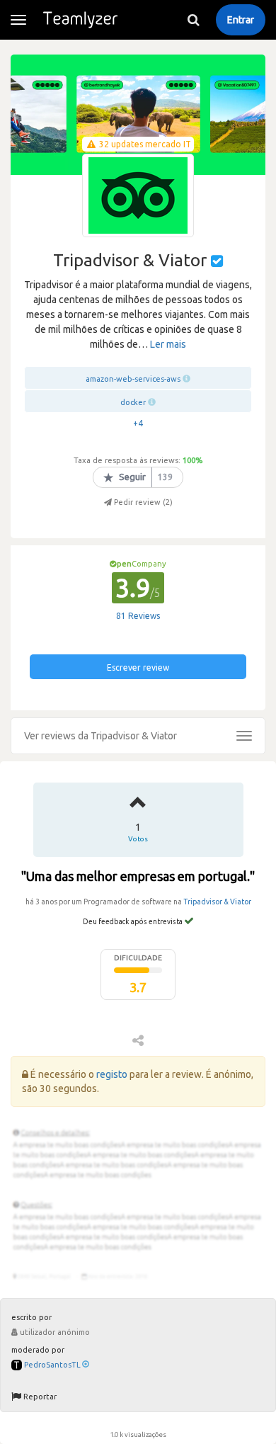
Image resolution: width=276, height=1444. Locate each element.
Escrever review (138, 667)
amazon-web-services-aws (133, 379)
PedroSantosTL (52, 1364)
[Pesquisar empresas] (193, 19)
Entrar (240, 19)
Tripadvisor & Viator (217, 901)
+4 (138, 423)
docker (133, 402)
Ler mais (168, 344)
